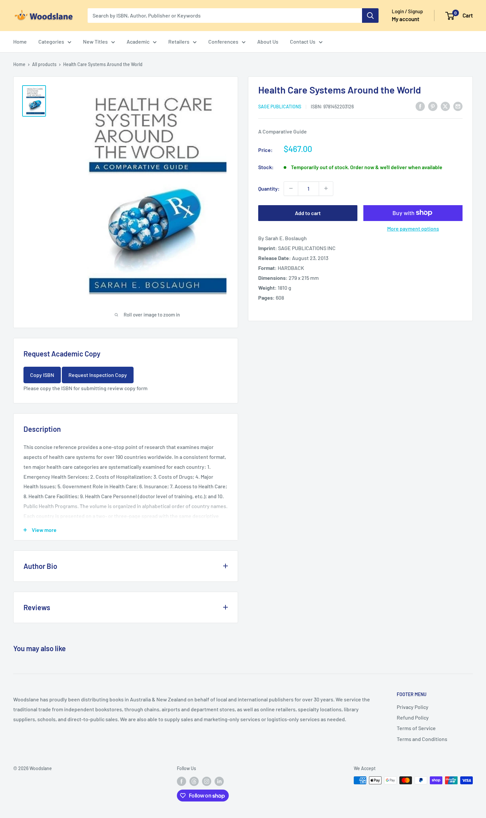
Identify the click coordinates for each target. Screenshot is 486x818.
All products (44, 64)
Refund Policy (413, 717)
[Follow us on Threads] (194, 781)
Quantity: (269, 188)
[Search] (370, 15)
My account (405, 19)
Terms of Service (416, 728)
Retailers (178, 41)
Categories (51, 41)
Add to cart (308, 212)
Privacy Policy (412, 707)
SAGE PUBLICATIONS (279, 106)
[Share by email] (458, 106)
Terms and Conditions (422, 739)
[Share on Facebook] (420, 106)
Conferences (223, 41)
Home (20, 41)
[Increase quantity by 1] (326, 188)
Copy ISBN (42, 375)
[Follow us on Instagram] (206, 781)
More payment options (413, 228)
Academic (138, 41)
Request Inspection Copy (97, 375)
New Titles (95, 41)
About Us (267, 41)
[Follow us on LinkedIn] (219, 781)
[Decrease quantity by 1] (291, 188)
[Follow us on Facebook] (181, 781)
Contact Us (302, 41)
